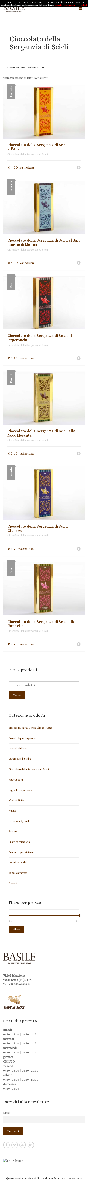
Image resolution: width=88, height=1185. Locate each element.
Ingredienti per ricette (22, 790)
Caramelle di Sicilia (20, 758)
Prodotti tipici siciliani (21, 852)
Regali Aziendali (18, 862)
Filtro (16, 929)
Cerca (17, 695)
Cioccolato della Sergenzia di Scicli (27, 154)
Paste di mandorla (19, 841)
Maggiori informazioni (65, 5)
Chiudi (84, 5)
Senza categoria (18, 872)
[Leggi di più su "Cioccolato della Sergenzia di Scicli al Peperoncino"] (79, 358)
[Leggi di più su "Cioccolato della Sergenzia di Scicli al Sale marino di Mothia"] (79, 263)
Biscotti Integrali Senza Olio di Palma (30, 727)
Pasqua (13, 831)
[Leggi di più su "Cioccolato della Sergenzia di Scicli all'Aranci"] (79, 167)
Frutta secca (16, 779)
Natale (12, 810)
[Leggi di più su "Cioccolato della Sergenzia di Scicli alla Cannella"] (79, 644)
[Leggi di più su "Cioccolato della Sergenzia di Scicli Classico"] (79, 549)
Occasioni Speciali (19, 821)
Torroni (13, 883)
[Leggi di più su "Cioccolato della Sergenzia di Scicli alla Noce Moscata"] (79, 454)
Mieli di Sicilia (16, 800)
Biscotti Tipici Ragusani (22, 738)
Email (6, 1112)
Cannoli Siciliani (18, 748)
